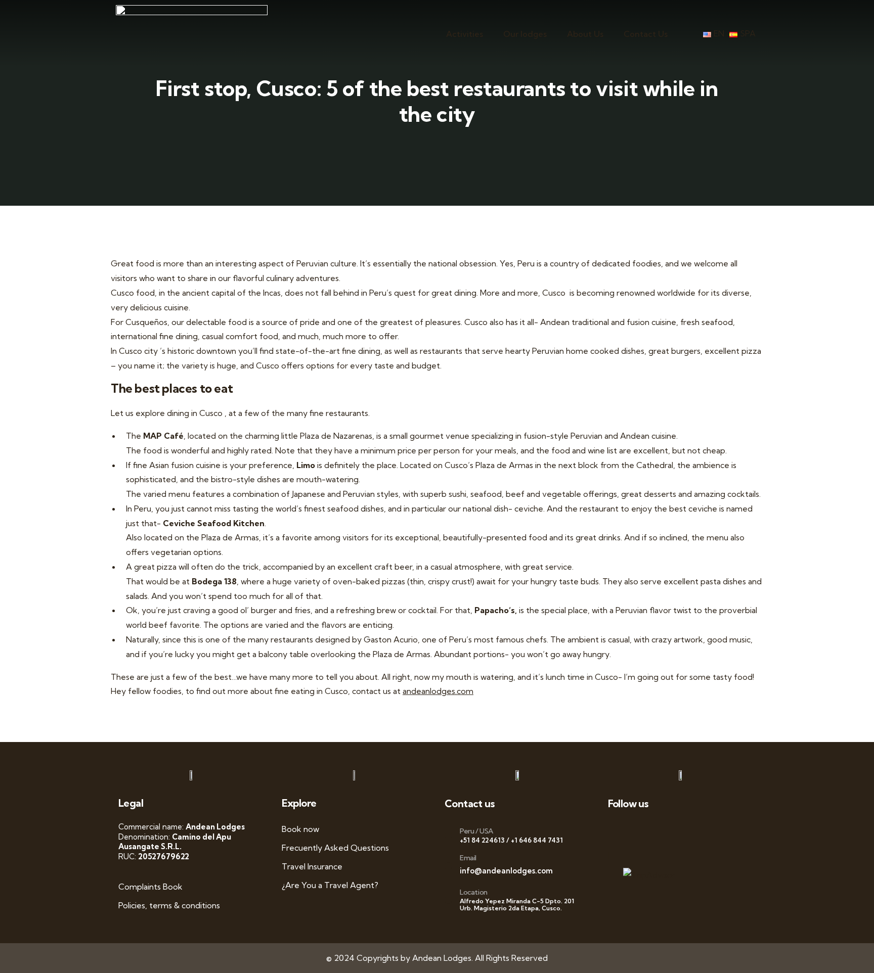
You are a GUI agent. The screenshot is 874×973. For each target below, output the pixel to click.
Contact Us (646, 34)
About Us (585, 34)
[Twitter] (659, 829)
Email (468, 857)
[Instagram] (701, 829)
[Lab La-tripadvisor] (617, 854)
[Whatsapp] (617, 829)
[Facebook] (638, 829)
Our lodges (525, 34)
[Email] (448, 866)
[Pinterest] (723, 829)
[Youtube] (681, 829)
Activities (464, 34)
